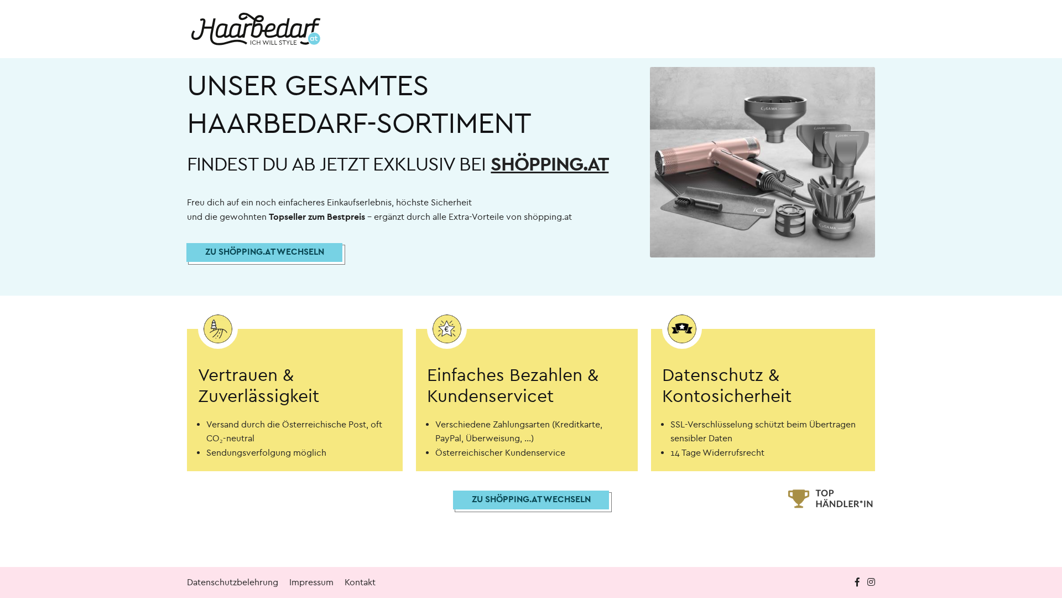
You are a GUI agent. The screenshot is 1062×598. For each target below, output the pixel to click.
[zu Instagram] (871, 582)
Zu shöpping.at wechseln (264, 251)
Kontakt (360, 582)
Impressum (311, 582)
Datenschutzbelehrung (232, 582)
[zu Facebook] (858, 582)
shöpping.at (549, 164)
